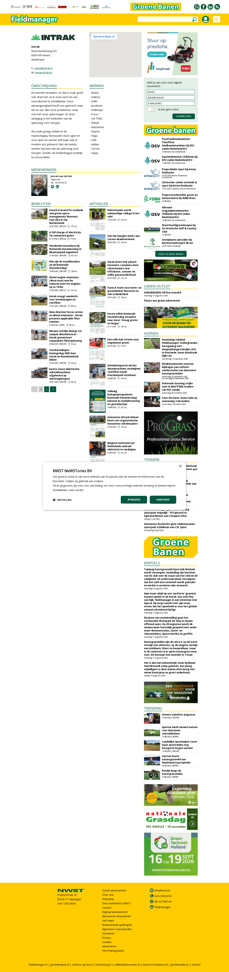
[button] (62, 500)
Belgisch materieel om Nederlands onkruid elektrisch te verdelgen (121, 446)
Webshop (108, 899)
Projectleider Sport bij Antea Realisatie (179, 170)
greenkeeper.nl (59, 964)
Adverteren (109, 946)
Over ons (108, 894)
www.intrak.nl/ (43, 72)
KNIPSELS (152, 563)
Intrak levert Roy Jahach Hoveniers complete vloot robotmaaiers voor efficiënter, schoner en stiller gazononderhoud (122, 268)
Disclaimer (108, 933)
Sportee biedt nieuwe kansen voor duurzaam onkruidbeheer (180, 730)
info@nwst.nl (162, 890)
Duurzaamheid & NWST (116, 903)
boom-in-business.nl (155, 964)
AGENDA (151, 333)
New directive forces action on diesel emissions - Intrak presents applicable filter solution (66, 316)
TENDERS (152, 459)
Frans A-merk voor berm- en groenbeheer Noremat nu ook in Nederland (124, 291)
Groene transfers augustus (178, 714)
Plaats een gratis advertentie (162, 300)
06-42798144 (163, 901)
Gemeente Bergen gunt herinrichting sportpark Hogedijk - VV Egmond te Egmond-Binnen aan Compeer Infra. (166, 513)
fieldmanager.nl (38, 964)
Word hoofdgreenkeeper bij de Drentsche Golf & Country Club (179, 228)
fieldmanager (162, 907)
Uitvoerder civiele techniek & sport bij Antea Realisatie (179, 184)
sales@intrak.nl (43, 68)
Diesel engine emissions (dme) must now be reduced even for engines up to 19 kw (64, 282)
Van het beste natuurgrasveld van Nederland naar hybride (176, 759)
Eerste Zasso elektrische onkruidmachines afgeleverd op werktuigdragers (64, 373)
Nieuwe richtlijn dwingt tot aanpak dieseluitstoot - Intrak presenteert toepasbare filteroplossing (65, 335)
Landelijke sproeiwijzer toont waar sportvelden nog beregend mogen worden (179, 745)
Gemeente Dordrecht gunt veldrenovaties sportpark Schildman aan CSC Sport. (169, 525)
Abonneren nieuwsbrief (116, 916)
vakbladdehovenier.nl (127, 964)
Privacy (106, 937)
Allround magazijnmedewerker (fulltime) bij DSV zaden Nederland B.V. (176, 212)
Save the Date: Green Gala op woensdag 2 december (179, 399)
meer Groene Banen (170, 254)
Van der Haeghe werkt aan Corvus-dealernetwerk (123, 237)
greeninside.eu (180, 964)
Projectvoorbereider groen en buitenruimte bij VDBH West (180, 196)
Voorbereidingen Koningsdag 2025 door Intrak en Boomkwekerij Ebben (63, 354)
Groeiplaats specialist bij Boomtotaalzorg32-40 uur (177, 241)
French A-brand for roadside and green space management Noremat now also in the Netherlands (66, 216)
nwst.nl (196, 964)
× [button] (180, 466)
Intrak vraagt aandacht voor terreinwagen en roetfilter (63, 299)
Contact (107, 907)
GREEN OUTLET (157, 286)
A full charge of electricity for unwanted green (65, 234)
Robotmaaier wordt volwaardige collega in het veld (123, 213)
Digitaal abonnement (115, 912)
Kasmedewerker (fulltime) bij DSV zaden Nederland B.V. (179, 158)
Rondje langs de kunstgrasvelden (172, 772)
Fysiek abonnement (114, 890)
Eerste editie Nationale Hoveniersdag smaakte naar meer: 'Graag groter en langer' (122, 318)
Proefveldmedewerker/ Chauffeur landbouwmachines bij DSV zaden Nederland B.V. (178, 143)
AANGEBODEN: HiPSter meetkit (162, 292)
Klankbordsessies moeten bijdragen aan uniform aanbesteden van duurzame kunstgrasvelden (179, 368)
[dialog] (114, 486)
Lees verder (76, 490)
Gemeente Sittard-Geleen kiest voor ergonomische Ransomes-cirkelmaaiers (123, 420)
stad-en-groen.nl (82, 964)
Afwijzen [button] (134, 499)
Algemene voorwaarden (117, 929)
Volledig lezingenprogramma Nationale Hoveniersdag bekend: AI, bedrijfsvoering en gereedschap (123, 397)
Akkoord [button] (163, 499)
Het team (108, 920)
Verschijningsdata (113, 950)
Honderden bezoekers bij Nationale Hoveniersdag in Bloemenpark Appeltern (65, 249)
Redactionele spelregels (117, 924)
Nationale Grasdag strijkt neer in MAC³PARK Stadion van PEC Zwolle (177, 386)
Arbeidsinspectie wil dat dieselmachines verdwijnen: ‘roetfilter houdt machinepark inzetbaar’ (124, 370)
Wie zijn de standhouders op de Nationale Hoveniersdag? (64, 265)
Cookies (107, 942)
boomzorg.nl (103, 964)
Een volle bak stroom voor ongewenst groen (123, 341)
